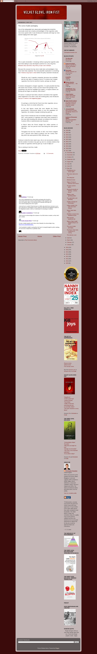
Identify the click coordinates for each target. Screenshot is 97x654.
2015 (67, 249)
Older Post (57, 236)
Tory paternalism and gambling (72, 198)
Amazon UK (67, 371)
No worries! (68, 59)
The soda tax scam (71, 235)
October (69, 157)
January (69, 244)
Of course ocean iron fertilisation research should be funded (71, 104)
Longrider (68, 77)
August (69, 161)
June (68, 166)
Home (40, 236)
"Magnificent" (67, 397)
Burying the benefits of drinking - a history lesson (72, 191)
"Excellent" (66, 444)
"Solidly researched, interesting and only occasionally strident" (69, 405)
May (68, 168)
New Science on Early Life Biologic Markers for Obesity (72, 112)
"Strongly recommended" (70, 448)
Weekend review (71, 179)
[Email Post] (44, 153)
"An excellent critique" (69, 453)
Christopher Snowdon (71, 471)
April (68, 237)
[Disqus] (39, 174)
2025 (67, 132)
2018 (67, 148)
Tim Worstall (69, 58)
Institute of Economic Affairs (71, 118)
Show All (77, 124)
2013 (67, 254)
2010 (67, 261)
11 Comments (49, 153)
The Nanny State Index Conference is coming (72, 231)
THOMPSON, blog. (71, 89)
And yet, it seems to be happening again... (30, 98)
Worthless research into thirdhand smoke (73, 214)
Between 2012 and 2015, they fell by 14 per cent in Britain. (34, 65)
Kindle (65, 415)
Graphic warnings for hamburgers (72, 202)
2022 (67, 139)
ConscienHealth (70, 109)
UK (69, 413)
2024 (67, 134)
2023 (67, 137)
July (68, 163)
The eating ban (70, 177)
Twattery (68, 78)
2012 (67, 256)
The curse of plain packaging (71, 227)
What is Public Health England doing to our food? (72, 223)
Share (20, 151)
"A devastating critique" (69, 442)
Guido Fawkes (69, 94)
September (70, 159)
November (70, 154)
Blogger (57, 648)
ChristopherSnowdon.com (70, 52)
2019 (67, 146)
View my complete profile (70, 493)
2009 (67, 263)
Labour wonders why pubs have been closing (72, 207)
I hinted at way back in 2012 (29, 72)
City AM (42, 55)
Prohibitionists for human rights (71, 171)
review (67, 363)
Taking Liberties (70, 82)
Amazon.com (72, 369)
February (69, 242)
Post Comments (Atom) (31, 240)
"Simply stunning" (68, 400)
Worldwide (74, 413)
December (70, 152)
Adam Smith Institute (71, 101)
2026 (67, 130)
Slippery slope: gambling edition (71, 195)
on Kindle (74, 371)
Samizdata (68, 70)
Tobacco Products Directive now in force (73, 182)
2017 (67, 150)
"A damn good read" (69, 398)
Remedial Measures (71, 90)
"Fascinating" (67, 402)
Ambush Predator (70, 63)
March (69, 240)
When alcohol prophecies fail (71, 218)
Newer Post (22, 236)
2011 (67, 258)
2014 (67, 252)
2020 (67, 143)
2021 (67, 141)
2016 (67, 247)
